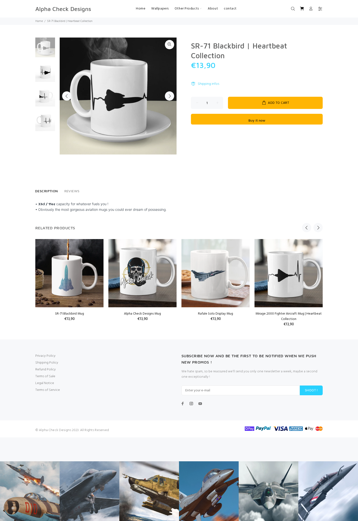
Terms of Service (47, 390)
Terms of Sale (45, 376)
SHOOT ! (311, 390)
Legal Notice (44, 383)
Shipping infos (208, 84)
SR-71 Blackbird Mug (69, 314)
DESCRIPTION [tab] (46, 191)
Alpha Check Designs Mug (142, 314)
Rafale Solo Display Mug (215, 314)
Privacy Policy (45, 356)
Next (169, 96)
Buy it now (256, 120)
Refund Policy (45, 369)
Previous (66, 96)
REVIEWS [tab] (72, 191)
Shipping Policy (46, 363)
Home (39, 21)
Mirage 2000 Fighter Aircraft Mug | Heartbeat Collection (288, 316)
